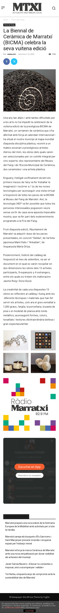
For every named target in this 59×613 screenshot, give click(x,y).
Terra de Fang (17, 19)
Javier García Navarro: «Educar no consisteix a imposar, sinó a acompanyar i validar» (28, 566)
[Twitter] (14, 61)
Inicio (5, 19)
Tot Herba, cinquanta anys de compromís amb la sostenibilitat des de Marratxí (30, 576)
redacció (11, 54)
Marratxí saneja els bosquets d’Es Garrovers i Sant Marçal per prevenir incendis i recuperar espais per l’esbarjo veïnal (28, 540)
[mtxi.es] (27, 8)
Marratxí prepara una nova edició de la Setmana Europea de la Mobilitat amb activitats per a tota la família (30, 526)
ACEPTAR (29, 611)
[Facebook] (6, 61)
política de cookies (13, 607)
